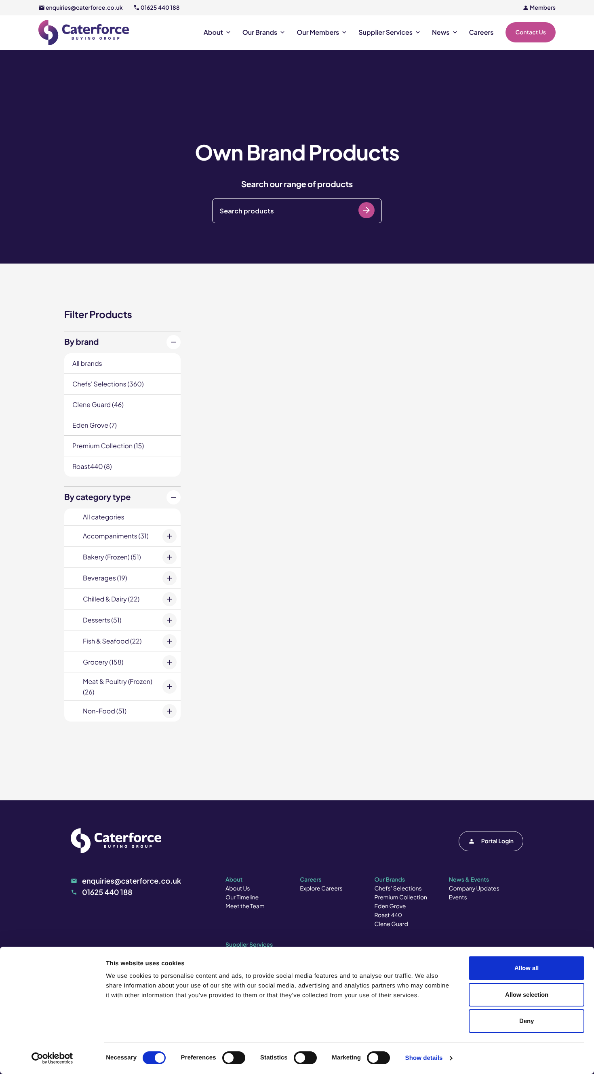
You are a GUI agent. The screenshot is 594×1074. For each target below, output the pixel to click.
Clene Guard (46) (98, 404)
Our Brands (259, 32)
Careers (481, 32)
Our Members (318, 32)
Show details (424, 1058)
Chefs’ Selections (398, 888)
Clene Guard (391, 924)
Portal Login (497, 841)
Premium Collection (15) (108, 445)
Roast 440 (388, 915)
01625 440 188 (160, 7)
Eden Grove (390, 906)
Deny (526, 1020)
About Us (237, 888)
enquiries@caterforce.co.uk (84, 7)
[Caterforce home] (83, 32)
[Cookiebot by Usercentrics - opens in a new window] (52, 1058)
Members (543, 7)
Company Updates (474, 888)
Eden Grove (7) (94, 425)
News (441, 32)
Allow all (526, 967)
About (213, 32)
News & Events (469, 879)
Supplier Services (385, 32)
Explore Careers (321, 888)
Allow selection (526, 994)
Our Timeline (242, 897)
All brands (87, 363)
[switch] (233, 1057)
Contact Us (530, 32)
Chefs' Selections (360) (108, 384)
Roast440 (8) (92, 466)
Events (458, 897)
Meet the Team (245, 906)
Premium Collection (401, 897)
